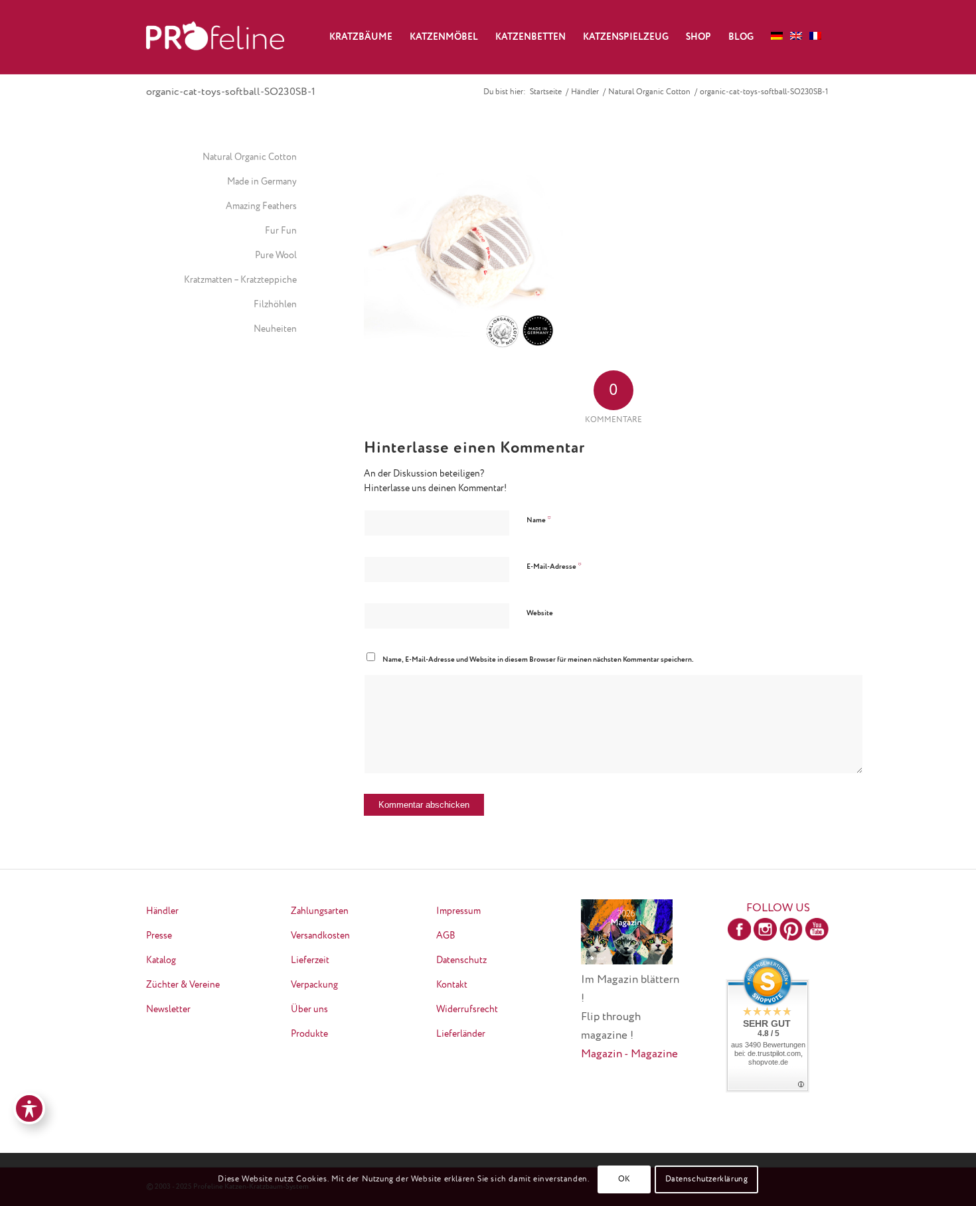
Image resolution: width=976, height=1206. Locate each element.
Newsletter (168, 1009)
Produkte (309, 1034)
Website (540, 613)
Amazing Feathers (261, 206)
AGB (445, 936)
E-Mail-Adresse (554, 566)
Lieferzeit (310, 960)
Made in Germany (262, 182)
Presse (159, 936)
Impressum (458, 911)
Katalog (161, 960)
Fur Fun (281, 231)
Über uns (309, 1009)
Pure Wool (276, 255)
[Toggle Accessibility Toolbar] (29, 1108)
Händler (162, 911)
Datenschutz (461, 960)
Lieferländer (460, 1034)
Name (539, 520)
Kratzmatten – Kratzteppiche (240, 280)
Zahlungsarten (320, 911)
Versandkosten (320, 936)
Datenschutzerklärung (706, 1179)
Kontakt (451, 985)
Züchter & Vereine (183, 985)
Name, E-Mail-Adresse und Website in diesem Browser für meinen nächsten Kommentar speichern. (538, 659)
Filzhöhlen (275, 304)
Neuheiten (275, 329)
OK (624, 1179)
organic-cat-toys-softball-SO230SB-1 (230, 92)
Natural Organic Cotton (250, 157)
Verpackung (314, 985)
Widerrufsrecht (467, 1009)
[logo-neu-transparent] (215, 37)
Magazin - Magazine (629, 1054)
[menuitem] (361, 37)
